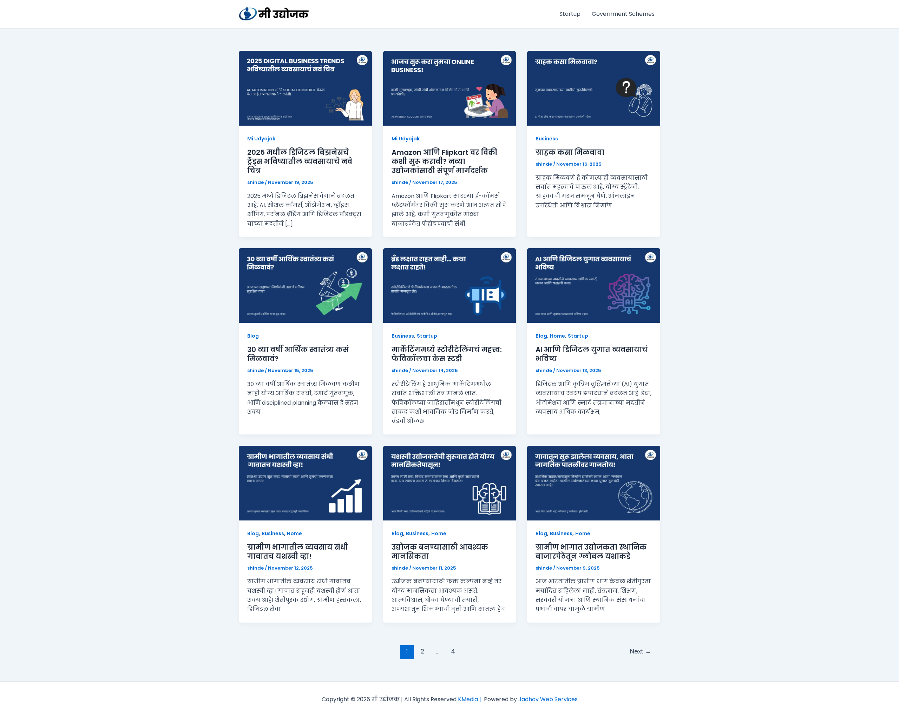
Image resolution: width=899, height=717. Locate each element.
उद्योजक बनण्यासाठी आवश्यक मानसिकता (440, 551)
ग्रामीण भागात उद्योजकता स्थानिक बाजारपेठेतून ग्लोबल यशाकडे (591, 551)
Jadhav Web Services (548, 699)
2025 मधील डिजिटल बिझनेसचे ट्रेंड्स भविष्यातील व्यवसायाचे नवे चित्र (299, 161)
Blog (253, 335)
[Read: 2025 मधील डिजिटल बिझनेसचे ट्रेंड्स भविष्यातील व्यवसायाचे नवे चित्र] (305, 88)
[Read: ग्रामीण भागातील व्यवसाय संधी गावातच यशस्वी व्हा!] (305, 483)
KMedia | (471, 699)
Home (557, 335)
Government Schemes (623, 14)
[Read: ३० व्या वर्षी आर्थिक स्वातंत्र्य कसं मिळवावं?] (305, 285)
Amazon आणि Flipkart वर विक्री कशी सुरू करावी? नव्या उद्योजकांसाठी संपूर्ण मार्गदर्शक (444, 161)
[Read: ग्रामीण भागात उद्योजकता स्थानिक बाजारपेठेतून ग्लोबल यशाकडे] (593, 483)
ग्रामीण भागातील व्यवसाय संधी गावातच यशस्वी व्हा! (297, 551)
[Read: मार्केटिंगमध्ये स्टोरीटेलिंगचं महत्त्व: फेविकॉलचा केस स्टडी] (449, 285)
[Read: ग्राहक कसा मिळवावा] (593, 88)
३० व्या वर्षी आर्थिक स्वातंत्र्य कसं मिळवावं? (298, 354)
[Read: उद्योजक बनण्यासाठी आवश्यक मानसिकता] (449, 483)
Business (547, 138)
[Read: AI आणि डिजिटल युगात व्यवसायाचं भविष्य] (593, 285)
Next (640, 651)
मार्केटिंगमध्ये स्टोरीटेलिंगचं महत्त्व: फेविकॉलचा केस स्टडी (447, 354)
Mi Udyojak (261, 138)
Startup (569, 14)
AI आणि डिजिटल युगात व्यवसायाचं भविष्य (592, 354)
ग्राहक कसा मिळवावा (570, 152)
